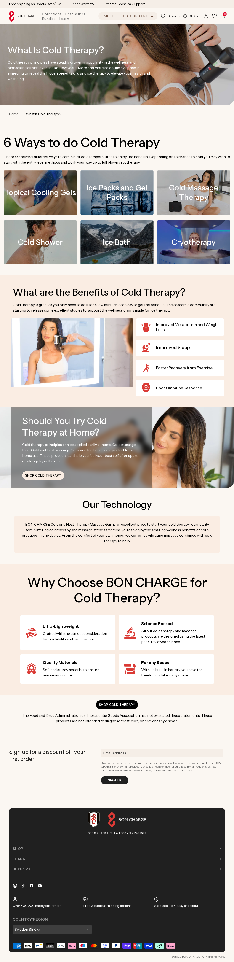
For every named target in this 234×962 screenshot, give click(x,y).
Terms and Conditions (178, 770)
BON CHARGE (191, 956)
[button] (51, 14)
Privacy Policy (151, 770)
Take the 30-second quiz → (128, 16)
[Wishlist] (214, 16)
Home (14, 114)
